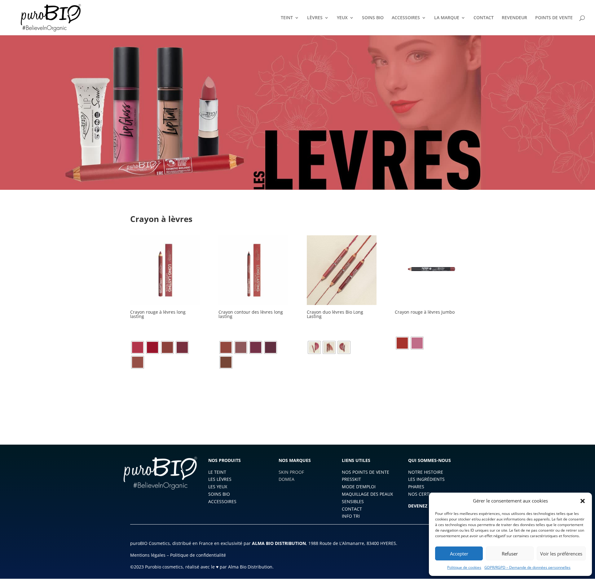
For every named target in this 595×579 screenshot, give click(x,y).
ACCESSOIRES (406, 17)
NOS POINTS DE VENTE (365, 472)
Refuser (510, 554)
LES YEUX (217, 487)
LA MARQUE (446, 17)
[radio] (137, 347)
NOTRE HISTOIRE (425, 472)
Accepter (459, 554)
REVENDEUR (514, 17)
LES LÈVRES (219, 479)
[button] (583, 501)
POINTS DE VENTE (554, 17)
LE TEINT (217, 472)
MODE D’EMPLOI (359, 487)
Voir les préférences (561, 554)
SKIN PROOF (291, 472)
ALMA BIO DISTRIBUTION (279, 543)
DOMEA (286, 479)
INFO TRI (351, 516)
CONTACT (484, 17)
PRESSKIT (351, 479)
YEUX (342, 17)
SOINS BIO (373, 17)
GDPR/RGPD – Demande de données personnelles (527, 567)
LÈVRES (315, 17)
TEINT (287, 17)
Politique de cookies (464, 567)
